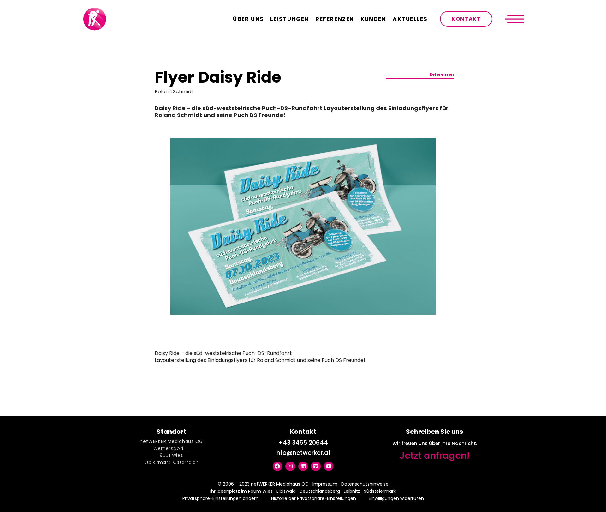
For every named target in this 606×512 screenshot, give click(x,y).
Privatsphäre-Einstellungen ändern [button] (220, 498)
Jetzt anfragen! (435, 455)
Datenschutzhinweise (365, 484)
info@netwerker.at (303, 453)
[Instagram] (290, 466)
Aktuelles (410, 19)
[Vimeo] (316, 466)
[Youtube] (329, 466)
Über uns (248, 19)
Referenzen (334, 19)
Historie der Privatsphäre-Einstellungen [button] (313, 498)
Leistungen (289, 19)
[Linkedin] (303, 466)
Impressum (324, 484)
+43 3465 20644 (303, 442)
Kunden (373, 19)
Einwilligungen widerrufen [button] (396, 498)
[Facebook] (277, 466)
